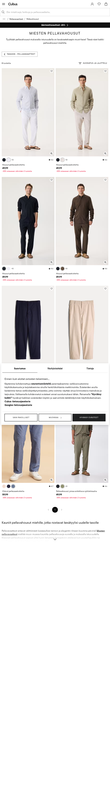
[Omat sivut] (92, 4)
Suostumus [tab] (20, 368)
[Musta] (4, 160)
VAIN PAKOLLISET (21, 417)
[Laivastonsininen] (8, 486)
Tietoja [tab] (90, 368)
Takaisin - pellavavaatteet (21, 54)
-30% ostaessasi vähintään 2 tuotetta (17, 171)
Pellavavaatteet (16, 19)
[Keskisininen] (13, 486)
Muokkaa (53, 417)
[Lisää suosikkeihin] (51, 71)
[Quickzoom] (51, 153)
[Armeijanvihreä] (62, 486)
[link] (92, 4)
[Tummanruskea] (62, 268)
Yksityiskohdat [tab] (55, 368)
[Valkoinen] (8, 160)
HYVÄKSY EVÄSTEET (89, 417)
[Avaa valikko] (3, 4)
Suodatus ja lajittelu (95, 63)
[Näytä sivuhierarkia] (4, 19)
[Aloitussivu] (13, 4)
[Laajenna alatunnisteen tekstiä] (55, 537)
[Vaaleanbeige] (62, 160)
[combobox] (57, 12)
